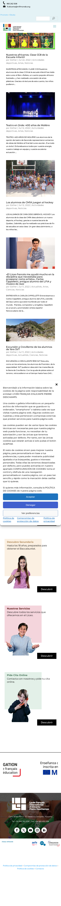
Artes (21, 63)
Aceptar (30, 496)
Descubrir (47, 589)
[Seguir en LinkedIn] (44, 830)
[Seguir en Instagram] (37, 830)
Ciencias (10, 289)
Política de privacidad (12, 866)
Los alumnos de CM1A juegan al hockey (29, 202)
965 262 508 (12, 4)
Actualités (36, 286)
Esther (13, 60)
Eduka (12, 15)
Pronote (4, 15)
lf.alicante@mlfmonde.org (18, 7)
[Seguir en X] (23, 830)
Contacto (40, 868)
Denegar (30, 505)
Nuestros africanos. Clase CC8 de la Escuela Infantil (27, 56)
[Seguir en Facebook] (17, 830)
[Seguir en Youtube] (30, 830)
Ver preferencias (30, 513)
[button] (56, 384)
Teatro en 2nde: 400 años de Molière (28, 125)
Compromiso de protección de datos (40, 866)
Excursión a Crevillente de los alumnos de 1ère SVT (29, 348)
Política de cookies (25, 868)
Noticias (29, 63)
